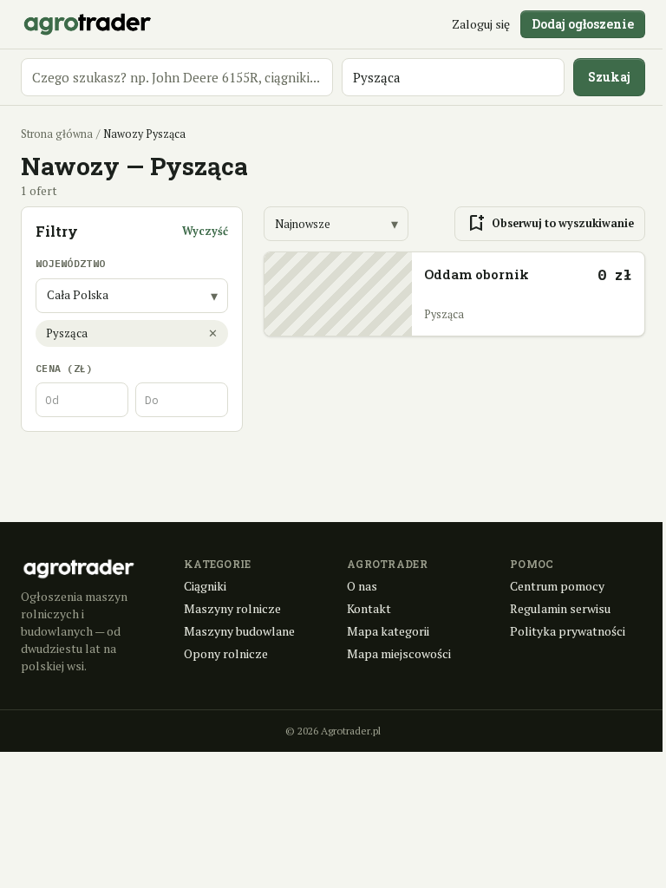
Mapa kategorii (388, 631)
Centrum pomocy (557, 586)
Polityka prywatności (567, 631)
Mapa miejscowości (399, 653)
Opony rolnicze (226, 653)
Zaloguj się (481, 24)
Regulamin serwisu (560, 608)
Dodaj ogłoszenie (583, 24)
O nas (362, 586)
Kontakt (369, 608)
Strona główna (57, 134)
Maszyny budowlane (239, 631)
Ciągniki (205, 586)
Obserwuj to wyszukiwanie (550, 224)
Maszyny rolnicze (232, 608)
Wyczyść (205, 231)
